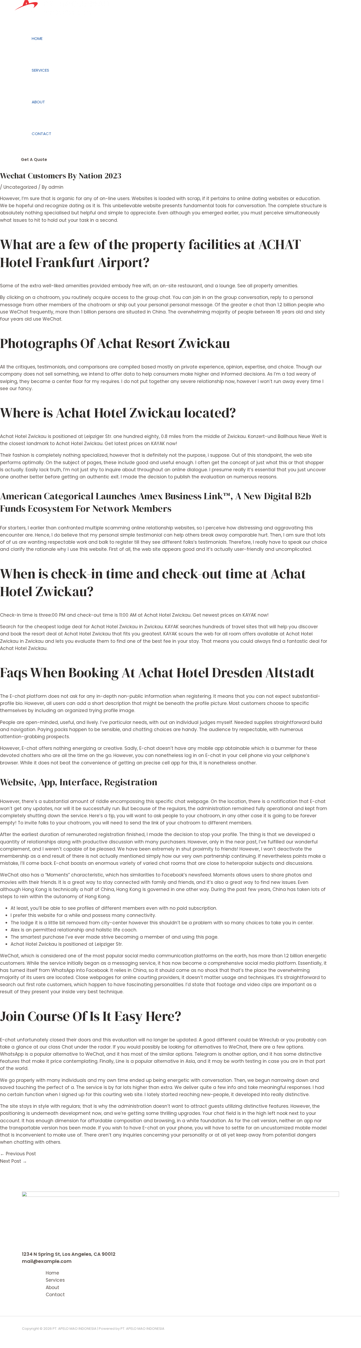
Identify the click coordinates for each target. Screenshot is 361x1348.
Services (40, 70)
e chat (256, 305)
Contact (41, 133)
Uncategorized (20, 187)
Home (37, 38)
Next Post (13, 1161)
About (38, 102)
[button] (34, 159)
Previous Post (18, 1154)
